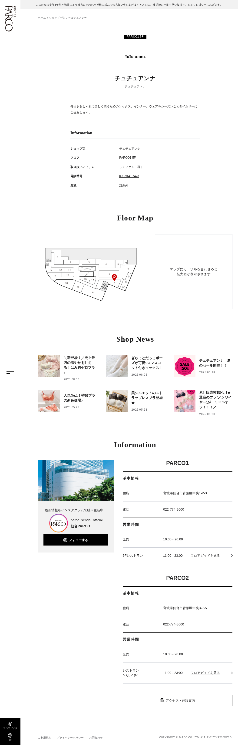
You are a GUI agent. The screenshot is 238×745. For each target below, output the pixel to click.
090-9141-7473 (129, 176)
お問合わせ (96, 737)
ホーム (42, 17)
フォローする (78, 540)
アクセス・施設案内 (180, 700)
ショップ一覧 (57, 17)
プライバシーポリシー (70, 737)
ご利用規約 (44, 737)
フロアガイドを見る (205, 555)
